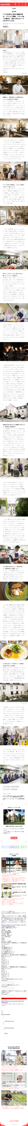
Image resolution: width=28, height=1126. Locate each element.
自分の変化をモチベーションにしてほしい (16, 899)
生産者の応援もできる (16, 881)
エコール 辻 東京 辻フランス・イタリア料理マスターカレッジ (14, 796)
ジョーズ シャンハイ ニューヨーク (8, 876)
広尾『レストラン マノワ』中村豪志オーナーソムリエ (9, 903)
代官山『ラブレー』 (20, 903)
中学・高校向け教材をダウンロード (16, 0)
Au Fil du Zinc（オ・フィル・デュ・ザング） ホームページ (14, 69)
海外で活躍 (14, 789)
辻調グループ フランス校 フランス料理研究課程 (13, 799)
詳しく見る (14, 838)
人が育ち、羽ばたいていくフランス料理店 (18, 898)
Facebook (5, 72)
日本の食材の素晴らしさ (7, 875)
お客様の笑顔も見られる (7, 881)
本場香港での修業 (16, 873)
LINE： (23, 846)
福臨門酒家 (15, 874)
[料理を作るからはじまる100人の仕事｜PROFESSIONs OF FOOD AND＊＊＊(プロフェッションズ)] (5, 4)
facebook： (14, 846)
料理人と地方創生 (15, 786)
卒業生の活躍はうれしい (5, 899)
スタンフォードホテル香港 (7, 874)
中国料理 (4, 873)
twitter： (5, 846)
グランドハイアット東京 (16, 875)
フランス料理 (6, 786)
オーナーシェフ (7, 789)
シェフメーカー (9, 898)
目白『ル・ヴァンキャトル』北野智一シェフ (8, 904)
